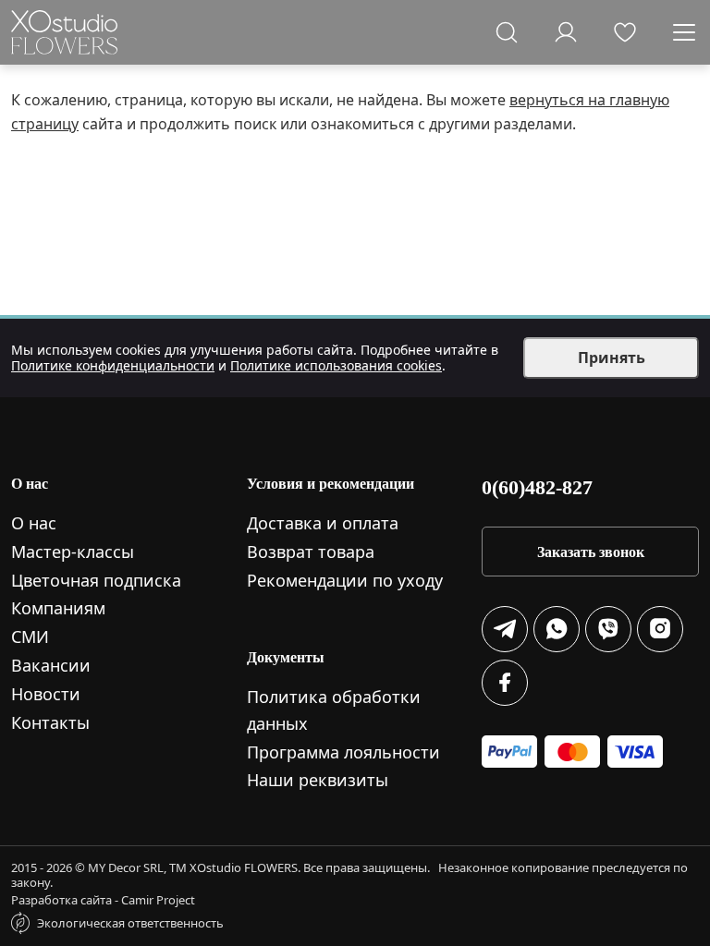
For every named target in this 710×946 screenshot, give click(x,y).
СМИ (30, 636)
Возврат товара (310, 551)
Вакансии (51, 665)
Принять (611, 357)
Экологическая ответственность (130, 923)
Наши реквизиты (317, 780)
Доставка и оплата (322, 523)
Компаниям (58, 608)
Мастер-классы (72, 551)
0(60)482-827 (537, 487)
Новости (45, 694)
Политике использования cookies (336, 365)
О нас (33, 523)
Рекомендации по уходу (345, 580)
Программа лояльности (343, 752)
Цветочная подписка (96, 580)
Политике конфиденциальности (112, 365)
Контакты (50, 722)
